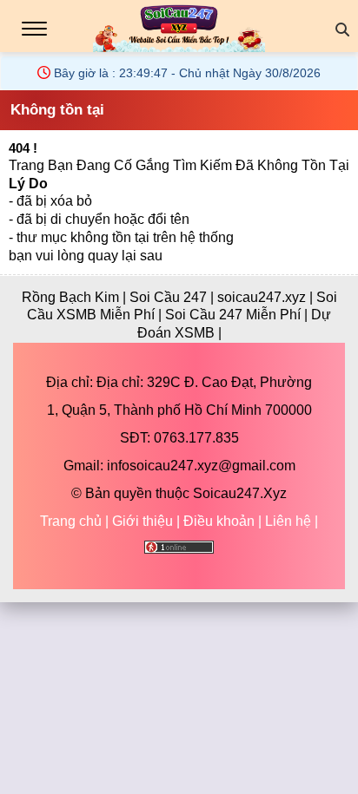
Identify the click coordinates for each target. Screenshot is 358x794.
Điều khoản (219, 521)
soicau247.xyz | (266, 297)
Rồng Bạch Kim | (75, 297)
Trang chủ (71, 521)
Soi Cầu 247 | (173, 297)
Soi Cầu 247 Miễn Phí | (238, 314)
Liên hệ (288, 521)
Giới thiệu (142, 521)
